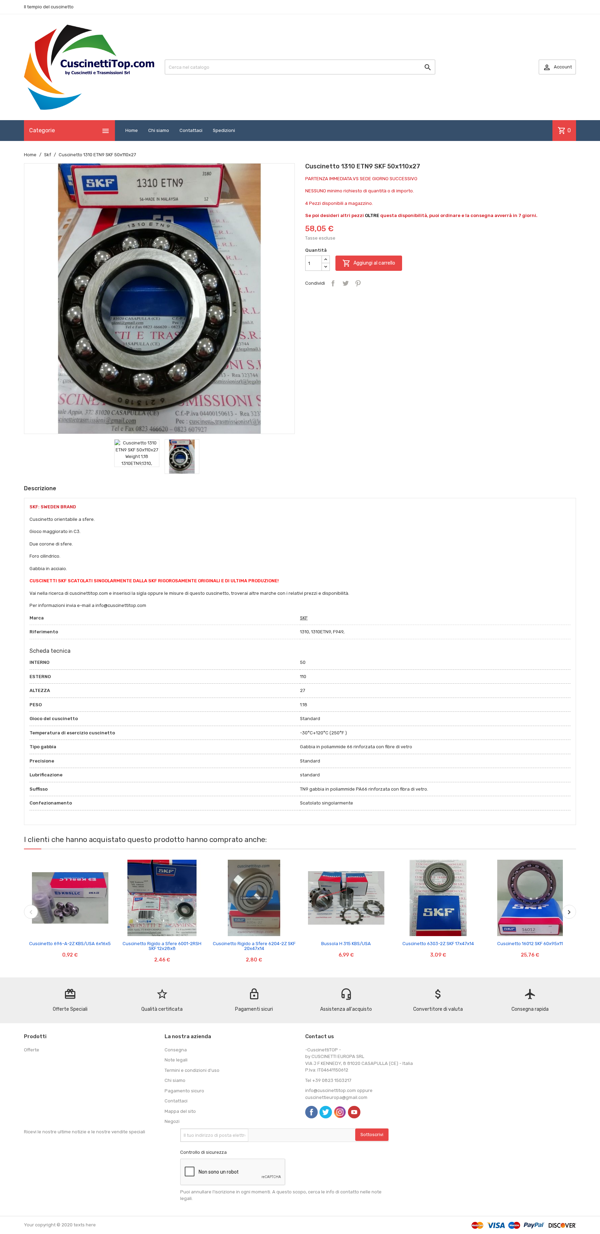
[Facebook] (311, 1112)
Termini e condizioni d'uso (192, 1070)
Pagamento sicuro (184, 1090)
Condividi (333, 283)
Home (131, 130)
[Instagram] (340, 1112)
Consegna (176, 1049)
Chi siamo (158, 130)
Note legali (176, 1059)
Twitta (345, 283)
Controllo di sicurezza (203, 1152)
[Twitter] (325, 1112)
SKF (304, 617)
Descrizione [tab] (40, 488)
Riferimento (44, 631)
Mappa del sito (180, 1111)
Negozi (172, 1121)
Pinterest (358, 283)
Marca (37, 617)
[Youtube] (354, 1112)
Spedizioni (224, 130)
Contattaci (191, 130)
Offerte (31, 1049)
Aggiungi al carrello (368, 263)
